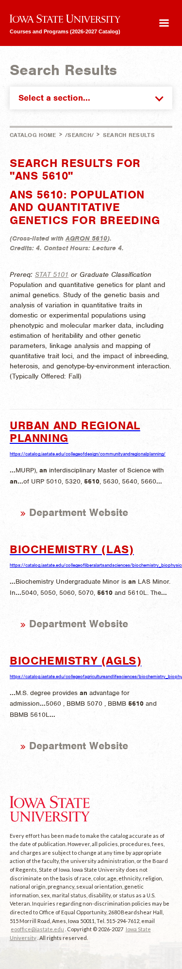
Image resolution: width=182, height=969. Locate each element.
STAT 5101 (51, 274)
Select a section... (54, 97)
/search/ (79, 135)
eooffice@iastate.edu (37, 929)
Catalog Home (33, 135)
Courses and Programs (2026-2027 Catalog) (65, 31)
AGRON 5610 (86, 238)
